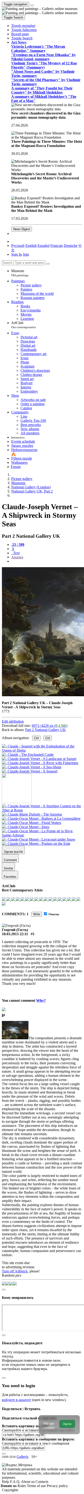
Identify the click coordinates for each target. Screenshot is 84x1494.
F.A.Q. (15, 1482)
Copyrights (10, 1490)
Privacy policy (57, 1486)
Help (6, 1482)
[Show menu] (32, 5)
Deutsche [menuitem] (70, 246)
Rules (22, 1486)
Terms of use (37, 1486)
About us (28, 1482)
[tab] (17, 545)
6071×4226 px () (49, 726)
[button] (23, 26)
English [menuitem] (31, 246)
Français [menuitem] (56, 246)
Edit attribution (13, 721)
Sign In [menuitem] (16, 254)
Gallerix (22, 1457)
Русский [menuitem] (17, 246)
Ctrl (36, 738)
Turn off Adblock (15, 1271)
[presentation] (46, 561)
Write (36, 914)
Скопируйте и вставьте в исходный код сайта (38, 1430)
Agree (67, 1424)
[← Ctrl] (29, 771)
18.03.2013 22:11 (15, 934)
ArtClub (23, 325)
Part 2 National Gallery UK (45, 730)
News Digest (21, 229)
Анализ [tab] (17, 557)
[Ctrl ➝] (42, 810)
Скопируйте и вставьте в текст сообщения (35, 1443)
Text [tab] (16, 553)
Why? (41, 1000)
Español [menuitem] (43, 246)
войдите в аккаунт (16, 1400)
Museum (19, 273)
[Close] (48, 263)
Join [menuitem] (26, 254)
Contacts (41, 1482)
